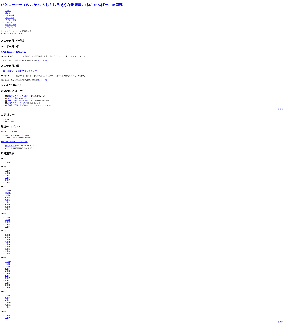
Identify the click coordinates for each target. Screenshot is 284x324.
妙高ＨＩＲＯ (10, 146)
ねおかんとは (10, 25)
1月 (6, 162)
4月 (6, 209)
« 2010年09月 (6, 33)
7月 (6, 171)
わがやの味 (9, 15)
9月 (6, 198)
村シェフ (8, 148)
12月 (7, 191)
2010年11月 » (17, 33)
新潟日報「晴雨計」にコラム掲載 (14, 142)
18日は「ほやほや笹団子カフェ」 (20, 101)
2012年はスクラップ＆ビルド (18, 96)
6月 (6, 173)
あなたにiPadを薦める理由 (13, 52)
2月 (6, 180)
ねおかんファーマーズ (16, 103)
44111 (7, 135)
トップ (8, 11)
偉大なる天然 (12, 98)
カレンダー (9, 22)
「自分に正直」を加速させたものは (21, 105)
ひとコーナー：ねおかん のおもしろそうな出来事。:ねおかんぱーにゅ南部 (62, 5)
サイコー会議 (10, 20)
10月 (7, 195)
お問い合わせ (10, 27)
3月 (6, 178)
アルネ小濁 (9, 18)
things (7, 121)
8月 (6, 200)
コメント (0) (42, 60)
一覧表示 (279, 109)
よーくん (8, 138)
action (7, 119)
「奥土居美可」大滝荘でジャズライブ (19, 71)
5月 (6, 175)
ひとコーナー (10, 13)
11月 (7, 193)
